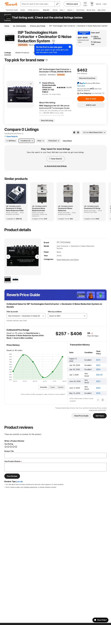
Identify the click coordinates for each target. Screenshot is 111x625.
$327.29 (99, 375)
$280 (98, 369)
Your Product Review (12, 461)
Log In (105, 4)
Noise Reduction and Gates (68, 259)
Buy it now (91, 98)
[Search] (57, 3)
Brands (55, 10)
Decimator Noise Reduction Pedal (38, 209)
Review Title (9, 451)
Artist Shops (80, 10)
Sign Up (98, 4)
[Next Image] (37, 257)
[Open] (43, 316)
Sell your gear (72, 4)
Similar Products (22, 53)
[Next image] (31, 94)
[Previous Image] (8, 257)
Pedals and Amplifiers (35, 10)
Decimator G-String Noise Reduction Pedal (14, 209)
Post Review (12, 476)
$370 (98, 360)
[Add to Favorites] (53, 41)
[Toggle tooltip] (46, 60)
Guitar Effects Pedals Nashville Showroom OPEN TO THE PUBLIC (49, 87)
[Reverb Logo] (11, 4)
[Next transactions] (102, 400)
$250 (98, 381)
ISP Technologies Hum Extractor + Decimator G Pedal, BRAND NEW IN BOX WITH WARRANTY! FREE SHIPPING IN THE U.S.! (55, 70)
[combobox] (24, 315)
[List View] (78, 132)
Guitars (22, 10)
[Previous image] (9, 94)
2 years (60, 387)
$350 (98, 393)
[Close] (70, 47)
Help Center (102, 10)
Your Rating (8, 444)
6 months (43, 387)
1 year (52, 387)
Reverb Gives (91, 10)
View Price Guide (81, 416)
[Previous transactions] (98, 400)
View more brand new (87, 78)
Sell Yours (100, 416)
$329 (98, 388)
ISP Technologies (63, 242)
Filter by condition (55, 311)
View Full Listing (47, 120)
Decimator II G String (92, 208)
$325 (98, 365)
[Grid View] (74, 132)
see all (19, 482)
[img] (61, 87)
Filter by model (12, 311)
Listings (7, 53)
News (61, 10)
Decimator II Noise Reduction (65, 209)
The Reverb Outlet (12, 10)
